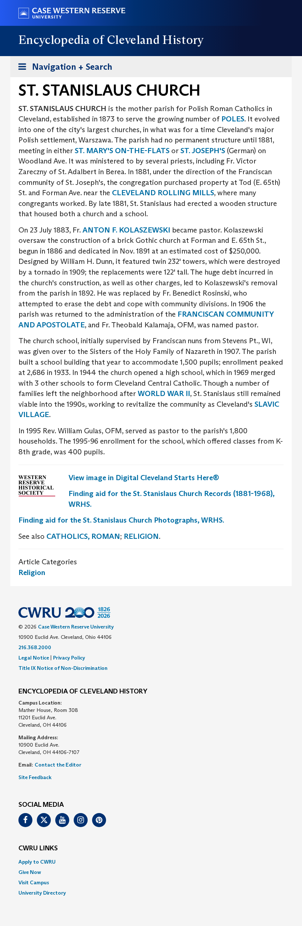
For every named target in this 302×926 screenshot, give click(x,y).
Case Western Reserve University (76, 626)
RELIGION (141, 536)
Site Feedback (35, 777)
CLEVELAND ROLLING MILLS (163, 192)
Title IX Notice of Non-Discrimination (63, 668)
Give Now (29, 872)
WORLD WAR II (164, 393)
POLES (232, 118)
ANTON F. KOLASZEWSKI (126, 230)
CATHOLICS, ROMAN (83, 536)
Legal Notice (33, 657)
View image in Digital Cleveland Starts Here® (144, 477)
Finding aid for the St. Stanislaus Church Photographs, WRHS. (121, 520)
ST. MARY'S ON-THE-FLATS (122, 150)
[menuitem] (151, 862)
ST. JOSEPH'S (202, 150)
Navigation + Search (63, 69)
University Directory (42, 892)
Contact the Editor (58, 764)
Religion (31, 572)
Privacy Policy (69, 657)
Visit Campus (33, 882)
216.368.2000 (34, 647)
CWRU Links (38, 848)
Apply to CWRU (37, 861)
